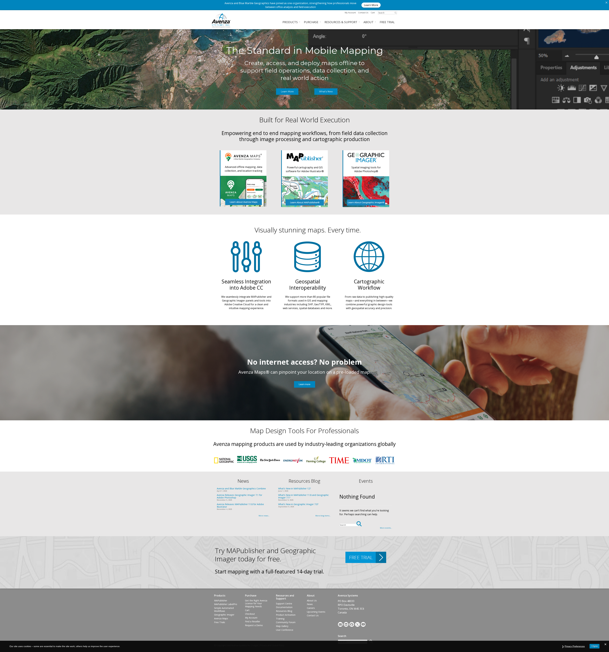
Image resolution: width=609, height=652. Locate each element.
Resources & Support (340, 22)
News (310, 604)
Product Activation (285, 614)
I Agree (594, 646)
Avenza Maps (221, 618)
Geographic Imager (224, 614)
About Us (312, 600)
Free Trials (219, 622)
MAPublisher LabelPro (225, 604)
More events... (386, 528)
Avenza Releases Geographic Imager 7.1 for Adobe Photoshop (239, 496)
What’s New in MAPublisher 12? (294, 488)
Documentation (284, 607)
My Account (350, 12)
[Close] (606, 2)
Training (280, 618)
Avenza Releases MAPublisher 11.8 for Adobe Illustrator (240, 505)
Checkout (250, 613)
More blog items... (323, 515)
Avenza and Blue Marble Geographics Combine (241, 488)
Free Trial (387, 22)
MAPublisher (220, 600)
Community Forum (285, 622)
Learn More (371, 5)
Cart (373, 12)
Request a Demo (254, 625)
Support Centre (284, 603)
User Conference (284, 629)
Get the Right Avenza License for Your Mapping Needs (256, 603)
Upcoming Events (316, 611)
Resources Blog (284, 610)
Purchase (311, 22)
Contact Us (313, 615)
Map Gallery (282, 626)
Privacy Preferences (575, 646)
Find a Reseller (252, 621)
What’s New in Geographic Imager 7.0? (298, 504)
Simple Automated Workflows (224, 609)
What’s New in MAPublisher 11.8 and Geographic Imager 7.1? (303, 496)
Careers (311, 607)
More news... (264, 515)
